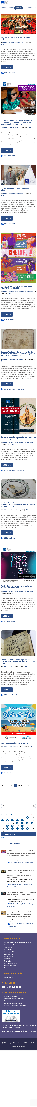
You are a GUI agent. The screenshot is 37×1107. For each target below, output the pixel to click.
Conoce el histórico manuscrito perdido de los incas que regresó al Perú (18, 438)
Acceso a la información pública (14, 998)
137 (12, 785)
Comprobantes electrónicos (13, 1003)
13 (17, 823)
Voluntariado (8, 947)
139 (18, 785)
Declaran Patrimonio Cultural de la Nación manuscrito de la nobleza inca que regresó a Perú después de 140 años (18, 354)
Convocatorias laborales (11, 1001)
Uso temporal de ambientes (12, 952)
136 (9, 785)
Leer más (7, 67)
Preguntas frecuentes (10, 963)
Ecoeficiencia (8, 954)
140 (22, 785)
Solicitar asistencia (10, 965)
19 (12, 826)
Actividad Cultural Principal (26, 292)
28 (22, 829)
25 (7, 829)
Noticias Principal (18, 42)
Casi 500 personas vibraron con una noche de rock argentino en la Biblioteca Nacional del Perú (21, 894)
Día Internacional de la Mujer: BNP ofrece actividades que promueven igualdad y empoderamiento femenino (16, 122)
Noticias (4, 42)
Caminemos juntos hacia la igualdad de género (16, 189)
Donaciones (8, 949)
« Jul (2, 837)
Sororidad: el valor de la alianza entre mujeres (15, 38)
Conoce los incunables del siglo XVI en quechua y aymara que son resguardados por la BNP (18, 661)
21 (22, 826)
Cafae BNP (7, 959)
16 (32, 823)
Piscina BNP (8, 961)
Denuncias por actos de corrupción (15, 1005)
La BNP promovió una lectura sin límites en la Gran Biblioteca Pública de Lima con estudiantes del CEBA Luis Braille (21, 914)
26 (12, 829)
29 (27, 829)
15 (27, 823)
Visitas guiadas (9, 956)
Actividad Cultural (13, 128)
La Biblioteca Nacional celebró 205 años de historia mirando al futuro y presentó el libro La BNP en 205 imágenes (21, 853)
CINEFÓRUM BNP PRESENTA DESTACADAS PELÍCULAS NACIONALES (16, 287)
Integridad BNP (9, 977)
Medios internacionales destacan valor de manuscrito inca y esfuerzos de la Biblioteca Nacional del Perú (18, 504)
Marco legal (7, 968)
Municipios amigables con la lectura (14, 743)
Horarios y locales (9, 945)
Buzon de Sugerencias (11, 996)
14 (22, 823)
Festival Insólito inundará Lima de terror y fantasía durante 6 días (17, 587)
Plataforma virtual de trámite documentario (17, 942)
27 (17, 829)
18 (7, 826)
